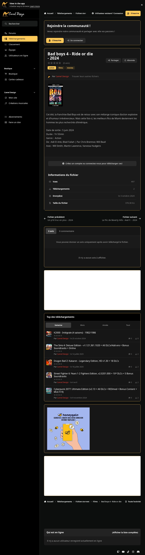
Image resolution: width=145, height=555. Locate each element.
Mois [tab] (82, 325)
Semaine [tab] (58, 325)
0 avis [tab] (51, 231)
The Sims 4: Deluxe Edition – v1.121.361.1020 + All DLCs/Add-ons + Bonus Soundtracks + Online (91, 347)
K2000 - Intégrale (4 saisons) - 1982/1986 (75, 332)
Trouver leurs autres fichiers (85, 76)
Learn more (5, 5)
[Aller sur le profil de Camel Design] (49, 76)
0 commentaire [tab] (66, 231)
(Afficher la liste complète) (125, 532)
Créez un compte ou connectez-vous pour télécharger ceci (94, 163)
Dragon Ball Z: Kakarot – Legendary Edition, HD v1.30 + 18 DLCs (86, 360)
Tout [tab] (128, 325)
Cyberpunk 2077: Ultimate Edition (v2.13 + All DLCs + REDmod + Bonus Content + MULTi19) (95, 390)
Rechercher (14, 23)
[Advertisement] (92, 290)
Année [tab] (105, 325)
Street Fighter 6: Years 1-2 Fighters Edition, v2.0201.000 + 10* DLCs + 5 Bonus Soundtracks (93, 375)
